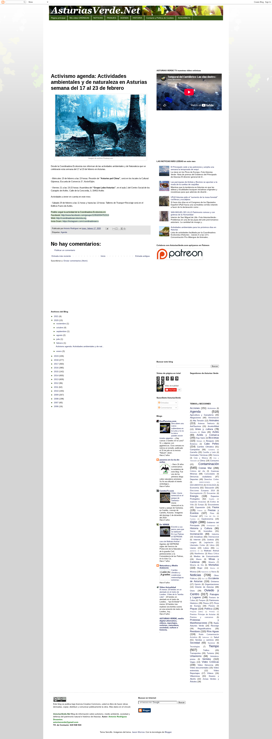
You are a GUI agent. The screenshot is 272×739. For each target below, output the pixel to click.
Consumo (214, 460)
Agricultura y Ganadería (202, 415)
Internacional (213, 537)
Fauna (215, 507)
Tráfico (206, 650)
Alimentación (213, 418)
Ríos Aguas (213, 631)
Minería (212, 562)
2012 (56, 383)
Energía (194, 496)
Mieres (199, 559)
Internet (197, 539)
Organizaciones (212, 584)
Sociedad (195, 642)
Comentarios (166, 408)
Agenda (64, 232)
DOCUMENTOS (196, 485)
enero (59, 351)
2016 (56, 368)
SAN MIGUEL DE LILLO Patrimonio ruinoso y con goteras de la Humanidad (193, 213)
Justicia (210, 539)
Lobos (206, 548)
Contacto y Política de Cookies (160, 18)
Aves (203, 432)
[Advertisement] (136, 44)
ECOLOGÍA (211, 485)
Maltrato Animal (211, 550)
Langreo (193, 543)
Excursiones (213, 504)
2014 (56, 375)
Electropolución (196, 493)
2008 (56, 399)
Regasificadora (204, 628)
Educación (209, 488)
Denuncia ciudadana (201, 476)
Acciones (195, 408)
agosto (59, 335)
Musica (212, 568)
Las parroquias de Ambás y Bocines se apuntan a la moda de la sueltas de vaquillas (194, 183)
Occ (203, 578)
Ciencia (216, 455)
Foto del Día (210, 516)
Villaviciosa (195, 676)
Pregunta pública (196, 611)
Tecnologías (195, 647)
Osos (192, 590)
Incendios (208, 531)
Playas (193, 608)
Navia (213, 572)
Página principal (58, 18)
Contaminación (208, 464)
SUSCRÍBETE (184, 18)
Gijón (193, 522)
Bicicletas (214, 437)
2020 (56, 320)
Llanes (193, 548)
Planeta (212, 606)
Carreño (193, 452)
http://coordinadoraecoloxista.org (71, 218)
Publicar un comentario (64, 250)
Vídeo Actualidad (168, 587)
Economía (194, 488)
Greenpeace (211, 525)
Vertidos (206, 659)
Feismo (199, 510)
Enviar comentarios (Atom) (76, 261)
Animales (214, 420)
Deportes (194, 479)
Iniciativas (198, 537)
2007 (56, 402)
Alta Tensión (198, 420)
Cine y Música (201, 458)
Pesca (206, 603)
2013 (56, 379)
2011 (56, 387)
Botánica (193, 444)
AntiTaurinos (195, 426)
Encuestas (211, 493)
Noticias (195, 575)
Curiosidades (209, 474)
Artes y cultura (204, 429)
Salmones (205, 637)
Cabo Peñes (211, 443)
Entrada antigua (142, 256)
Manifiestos (199, 554)
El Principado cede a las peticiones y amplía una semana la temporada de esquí (192, 168)
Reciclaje (215, 626)
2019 (56, 356)
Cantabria (211, 449)
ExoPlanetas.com (168, 421)
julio (58, 339)
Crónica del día (197, 471)
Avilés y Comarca (208, 435)
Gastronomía (207, 519)
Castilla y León (209, 452)
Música (193, 571)
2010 (56, 391)
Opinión (198, 584)
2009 (56, 395)
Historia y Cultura (201, 528)
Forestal (193, 516)
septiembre (61, 331)
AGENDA (124, 18)
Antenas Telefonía (206, 424)
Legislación (208, 543)
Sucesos (211, 643)
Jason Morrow (138, 732)
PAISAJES (111, 18)
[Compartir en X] (119, 228)
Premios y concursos (201, 617)
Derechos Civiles (211, 479)
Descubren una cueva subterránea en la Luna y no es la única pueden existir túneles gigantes (172, 430)
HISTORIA (137, 18)
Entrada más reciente (61, 256)
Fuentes (193, 519)
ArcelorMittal (213, 426)
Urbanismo (195, 656)
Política (208, 608)
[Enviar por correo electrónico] (113, 228)
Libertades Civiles (197, 545)
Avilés (215, 432)
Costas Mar (205, 468)
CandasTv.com (167, 491)
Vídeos (210, 673)
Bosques (210, 441)
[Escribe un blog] (116, 228)
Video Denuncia (205, 665)
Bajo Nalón (200, 438)
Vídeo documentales (199, 668)
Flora (212, 513)
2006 (56, 406)
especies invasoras (198, 502)
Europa (201, 505)
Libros (212, 545)
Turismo (210, 653)
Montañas (214, 565)
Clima (202, 460)
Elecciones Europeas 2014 (202, 491)
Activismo (212, 408)
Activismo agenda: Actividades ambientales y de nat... (80, 346)
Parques (202, 600)
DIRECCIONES (204, 482)
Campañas (195, 449)
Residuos (195, 631)
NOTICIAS (98, 18)
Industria (215, 534)
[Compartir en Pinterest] (124, 228)
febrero (59, 343)
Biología (199, 441)
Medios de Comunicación (206, 556)
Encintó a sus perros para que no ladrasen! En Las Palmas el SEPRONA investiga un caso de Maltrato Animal (172, 534)
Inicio (103, 256)
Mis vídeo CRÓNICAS (79, 18)
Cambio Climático (205, 447)
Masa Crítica (213, 554)
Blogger (168, 732)
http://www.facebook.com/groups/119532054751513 (85, 215)
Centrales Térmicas (199, 455)
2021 (56, 316)
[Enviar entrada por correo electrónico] (107, 229)
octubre (60, 327)
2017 (56, 364)
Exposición (200, 507)
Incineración (196, 534)
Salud (216, 637)
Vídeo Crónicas (210, 662)
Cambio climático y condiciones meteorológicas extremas (177, 575)
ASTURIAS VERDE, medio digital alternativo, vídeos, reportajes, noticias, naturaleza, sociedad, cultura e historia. (172, 624)
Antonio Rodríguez (71, 229)
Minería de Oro (197, 565)
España (211, 499)
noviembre (61, 323)
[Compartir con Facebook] (121, 228)
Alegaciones (195, 417)
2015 (56, 371)
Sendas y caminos (204, 640)
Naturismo (204, 572)
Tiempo (214, 646)
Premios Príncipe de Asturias (203, 614)
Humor (192, 531)
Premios (212, 611)
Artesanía (193, 432)
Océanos (215, 581)
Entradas (164, 403)
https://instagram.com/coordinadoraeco (80, 221)
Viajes (192, 662)
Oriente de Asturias (204, 587)
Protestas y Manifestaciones (204, 621)
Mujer (199, 568)
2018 (56, 360)
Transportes (195, 653)
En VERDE (164, 524)
